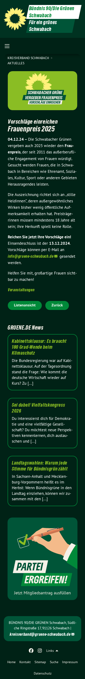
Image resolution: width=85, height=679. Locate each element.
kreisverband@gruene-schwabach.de (40, 634)
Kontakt (25, 662)
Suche (54, 662)
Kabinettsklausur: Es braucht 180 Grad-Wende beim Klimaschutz (39, 347)
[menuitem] (11, 662)
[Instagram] (40, 650)
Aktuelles (16, 63)
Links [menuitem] (50, 651)
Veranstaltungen (21, 289)
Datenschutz (42, 673)
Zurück (57, 305)
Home (11, 662)
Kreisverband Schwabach (29, 58)
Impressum (70, 662)
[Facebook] (31, 650)
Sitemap (40, 662)
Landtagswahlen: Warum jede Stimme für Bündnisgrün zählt (40, 466)
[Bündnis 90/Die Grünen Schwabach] (15, 19)
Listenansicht (25, 305)
